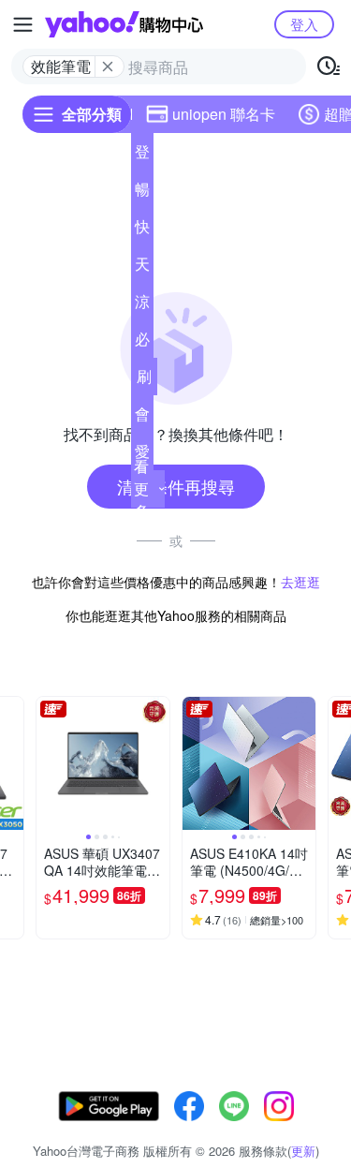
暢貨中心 (142, 193)
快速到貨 (142, 230)
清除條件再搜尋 (176, 486)
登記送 (142, 155)
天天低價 (142, 268)
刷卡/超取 (144, 380)
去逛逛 (300, 581)
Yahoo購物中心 (124, 24)
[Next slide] (157, 763)
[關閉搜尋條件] (107, 66)
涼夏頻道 (142, 305)
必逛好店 (142, 343)
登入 (304, 24)
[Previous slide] (49, 763)
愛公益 (142, 455)
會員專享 (142, 418)
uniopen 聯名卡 (223, 114)
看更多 (141, 488)
